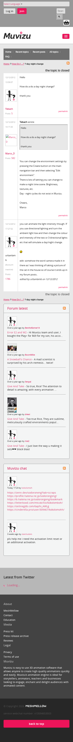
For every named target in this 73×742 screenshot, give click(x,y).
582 (13, 158)
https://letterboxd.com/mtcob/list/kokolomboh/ (35, 502)
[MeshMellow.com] (35, 706)
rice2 (27, 441)
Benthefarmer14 (32, 328)
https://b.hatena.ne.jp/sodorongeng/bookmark (34, 499)
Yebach (9, 108)
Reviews (8, 640)
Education (9, 619)
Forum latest (17, 308)
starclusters (27, 534)
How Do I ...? (18, 64)
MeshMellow (11, 610)
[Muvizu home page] (17, 34)
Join (22, 11)
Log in (9, 11)
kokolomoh (27, 488)
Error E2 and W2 (17, 332)
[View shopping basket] (66, 22)
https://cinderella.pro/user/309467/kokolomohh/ (35, 509)
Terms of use (11, 656)
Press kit (8, 631)
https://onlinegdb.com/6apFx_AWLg (28, 506)
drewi (27, 414)
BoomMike (30, 355)
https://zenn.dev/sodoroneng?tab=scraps (31, 492)
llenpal (28, 381)
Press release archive (16, 636)
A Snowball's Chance (19, 359)
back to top (36, 724)
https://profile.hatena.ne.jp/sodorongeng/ (32, 496)
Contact (8, 615)
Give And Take (16, 386)
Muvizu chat (17, 468)
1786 (7, 279)
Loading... (13, 585)
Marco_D (10, 153)
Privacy (8, 652)
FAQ (7, 56)
